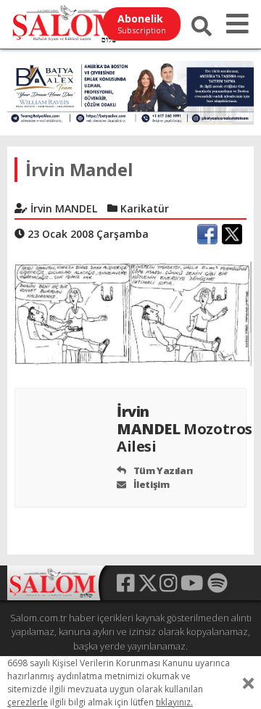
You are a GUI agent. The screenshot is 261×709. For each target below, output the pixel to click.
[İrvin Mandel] (130, 312)
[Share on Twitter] (232, 234)
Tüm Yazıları (162, 470)
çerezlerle (27, 702)
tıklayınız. (174, 702)
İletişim (150, 484)
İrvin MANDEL (184, 429)
